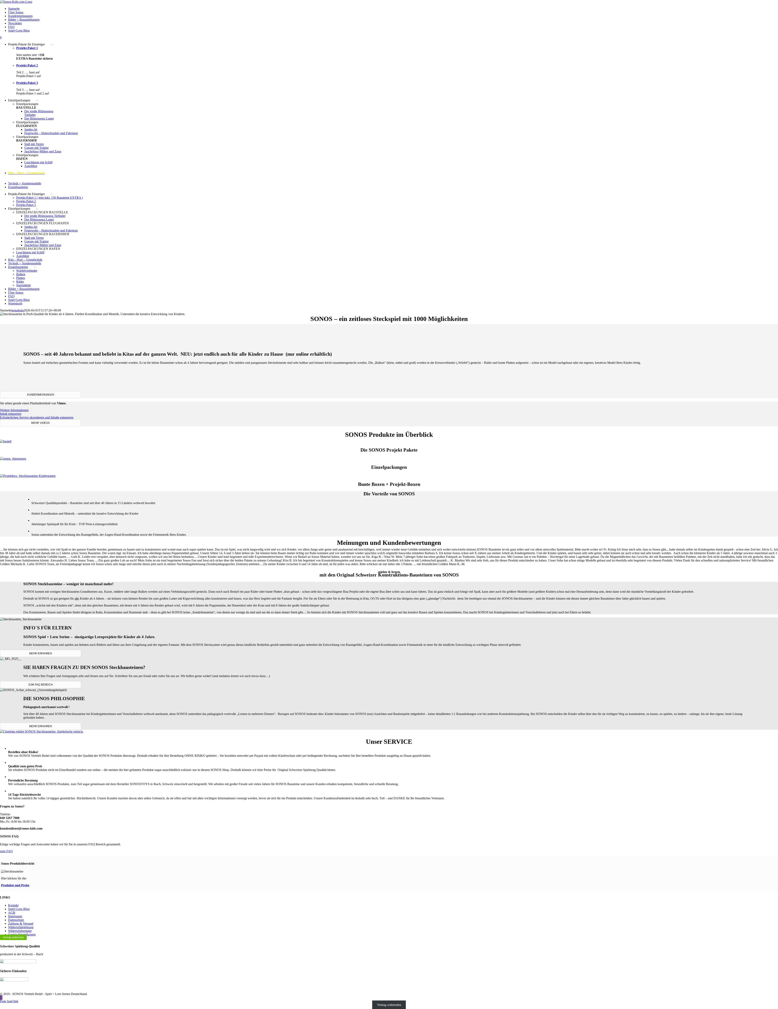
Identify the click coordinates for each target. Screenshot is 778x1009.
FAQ (11, 27)
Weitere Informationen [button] (14, 410)
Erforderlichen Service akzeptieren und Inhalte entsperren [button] (36, 417)
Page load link (9, 1001)
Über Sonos (15, 12)
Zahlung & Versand (20, 923)
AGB (11, 912)
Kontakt (13, 905)
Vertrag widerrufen (13, 937)
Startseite (14, 8)
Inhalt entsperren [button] (10, 413)
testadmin (18, 310)
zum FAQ (6, 851)
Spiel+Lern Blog (19, 30)
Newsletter (15, 23)
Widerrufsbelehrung (20, 927)
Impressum (15, 916)
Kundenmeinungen (20, 16)
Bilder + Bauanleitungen (24, 19)
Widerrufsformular (20, 931)
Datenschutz (16, 920)
